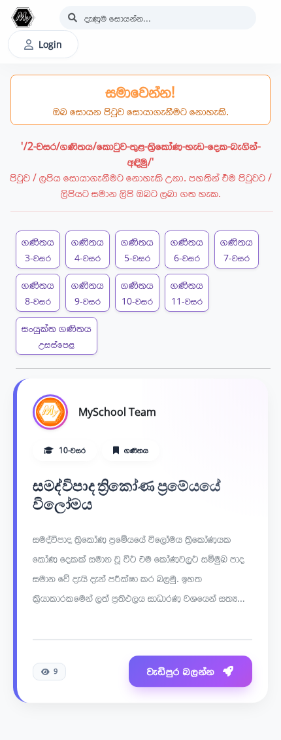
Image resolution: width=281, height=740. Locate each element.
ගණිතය (38, 249)
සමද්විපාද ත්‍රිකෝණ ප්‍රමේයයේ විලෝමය (127, 494)
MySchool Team (117, 411)
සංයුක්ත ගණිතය (56, 335)
